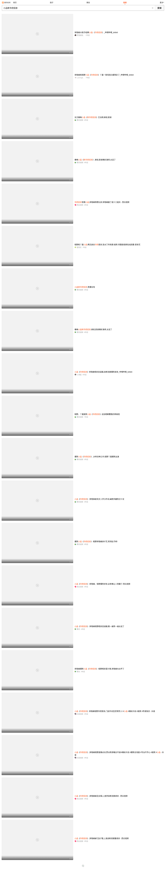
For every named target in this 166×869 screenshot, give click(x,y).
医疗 (51, 2)
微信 (88, 2)
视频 (125, 2)
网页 (15, 2)
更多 (161, 2)
